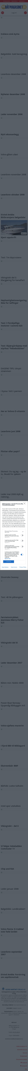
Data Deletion (5, 567)
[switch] (22, 535)
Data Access (14, 567)
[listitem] (14, 532)
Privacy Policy (22, 567)
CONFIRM (8, 561)
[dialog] (14, 535)
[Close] (24, 503)
